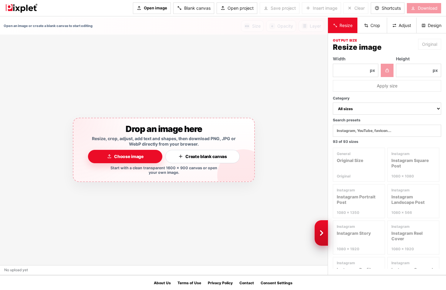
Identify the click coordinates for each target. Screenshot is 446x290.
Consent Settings (276, 283)
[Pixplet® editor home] (21, 8)
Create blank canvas (206, 156)
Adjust (405, 25)
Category (341, 98)
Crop (375, 25)
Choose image (129, 156)
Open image (155, 7)
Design (434, 25)
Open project (241, 8)
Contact (246, 283)
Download (428, 8)
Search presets (346, 120)
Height (417, 64)
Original (429, 44)
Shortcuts (391, 8)
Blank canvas (197, 8)
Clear (359, 8)
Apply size (387, 85)
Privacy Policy (220, 283)
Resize (346, 25)
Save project (283, 8)
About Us (162, 283)
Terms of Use (189, 283)
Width (354, 64)
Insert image (325, 8)
